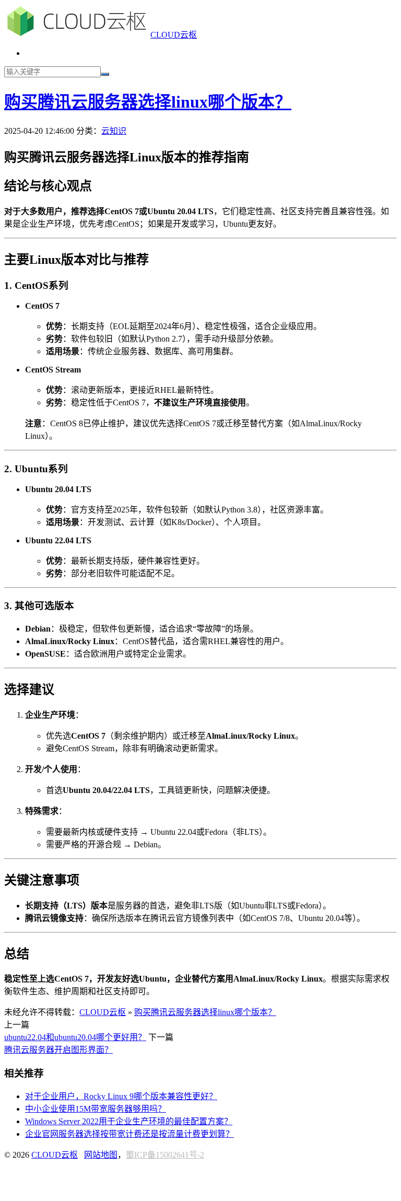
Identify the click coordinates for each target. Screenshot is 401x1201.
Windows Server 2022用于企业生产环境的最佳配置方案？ (128, 1121)
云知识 (113, 130)
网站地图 (100, 1154)
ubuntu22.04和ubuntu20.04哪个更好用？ (75, 1037)
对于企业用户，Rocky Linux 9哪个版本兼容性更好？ (121, 1096)
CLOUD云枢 (173, 34)
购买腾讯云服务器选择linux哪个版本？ (147, 101)
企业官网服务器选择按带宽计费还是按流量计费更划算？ (129, 1133)
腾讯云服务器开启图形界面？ (58, 1049)
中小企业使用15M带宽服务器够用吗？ (95, 1108)
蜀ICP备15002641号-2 (165, 1154)
